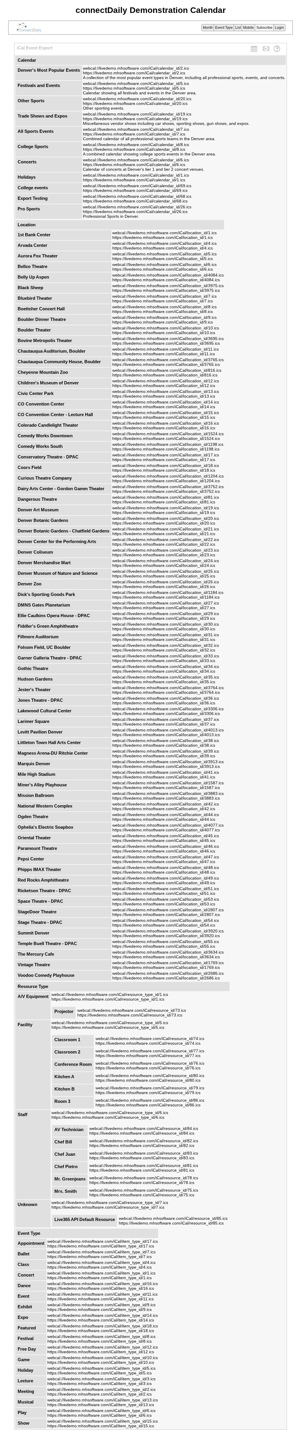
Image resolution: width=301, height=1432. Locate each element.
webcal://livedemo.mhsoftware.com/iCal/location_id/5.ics (164, 254)
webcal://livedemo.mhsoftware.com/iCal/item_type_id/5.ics (101, 1368)
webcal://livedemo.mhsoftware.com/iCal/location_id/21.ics (165, 529)
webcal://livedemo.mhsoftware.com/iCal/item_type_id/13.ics (102, 1400)
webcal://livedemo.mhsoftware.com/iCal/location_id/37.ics (165, 719)
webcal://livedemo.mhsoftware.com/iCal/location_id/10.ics (165, 328)
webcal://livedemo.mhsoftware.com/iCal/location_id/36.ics (165, 698)
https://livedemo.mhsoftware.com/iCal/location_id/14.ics (163, 406)
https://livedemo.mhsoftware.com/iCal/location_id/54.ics (163, 925)
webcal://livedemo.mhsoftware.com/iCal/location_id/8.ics (164, 306)
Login (279, 28)
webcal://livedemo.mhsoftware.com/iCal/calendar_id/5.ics (136, 83)
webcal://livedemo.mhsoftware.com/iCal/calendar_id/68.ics (137, 196)
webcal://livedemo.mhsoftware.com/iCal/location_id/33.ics (165, 656)
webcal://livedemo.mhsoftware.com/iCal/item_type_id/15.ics (102, 1421)
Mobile (248, 28)
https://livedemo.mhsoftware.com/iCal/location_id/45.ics (163, 840)
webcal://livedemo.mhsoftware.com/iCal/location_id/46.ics (165, 846)
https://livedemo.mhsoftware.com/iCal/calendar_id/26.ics (135, 211)
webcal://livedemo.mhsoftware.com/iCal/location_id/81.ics (165, 497)
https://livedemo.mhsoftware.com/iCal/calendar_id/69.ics (135, 190)
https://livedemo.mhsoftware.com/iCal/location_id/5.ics (162, 258)
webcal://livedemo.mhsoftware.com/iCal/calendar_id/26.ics (137, 207)
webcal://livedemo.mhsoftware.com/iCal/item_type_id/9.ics (101, 1304)
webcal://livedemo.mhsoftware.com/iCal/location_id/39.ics (165, 751)
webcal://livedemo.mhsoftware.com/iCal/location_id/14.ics (165, 402)
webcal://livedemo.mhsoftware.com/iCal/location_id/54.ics (165, 920)
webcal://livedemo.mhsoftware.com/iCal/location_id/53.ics (165, 899)
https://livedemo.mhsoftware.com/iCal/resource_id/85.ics (171, 1223)
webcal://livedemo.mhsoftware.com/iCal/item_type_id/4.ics (101, 1262)
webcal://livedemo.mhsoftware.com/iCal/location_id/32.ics (165, 645)
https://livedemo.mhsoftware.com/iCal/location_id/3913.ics (166, 766)
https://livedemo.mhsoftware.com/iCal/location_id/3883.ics (166, 798)
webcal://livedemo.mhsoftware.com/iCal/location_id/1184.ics (167, 592)
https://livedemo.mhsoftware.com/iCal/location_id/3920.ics (166, 935)
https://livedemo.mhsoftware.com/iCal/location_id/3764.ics (166, 692)
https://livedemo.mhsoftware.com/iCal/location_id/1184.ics (166, 597)
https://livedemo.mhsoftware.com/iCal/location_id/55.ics (163, 946)
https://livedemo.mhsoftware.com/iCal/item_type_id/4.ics (99, 1267)
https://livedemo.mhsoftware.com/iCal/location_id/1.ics (162, 237)
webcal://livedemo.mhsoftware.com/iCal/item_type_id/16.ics (102, 1283)
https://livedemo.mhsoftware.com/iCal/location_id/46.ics (163, 851)
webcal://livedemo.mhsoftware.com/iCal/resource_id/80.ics (150, 1075)
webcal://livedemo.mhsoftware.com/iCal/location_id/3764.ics (168, 687)
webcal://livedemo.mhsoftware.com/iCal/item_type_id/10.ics (102, 1357)
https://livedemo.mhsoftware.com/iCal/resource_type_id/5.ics (107, 1027)
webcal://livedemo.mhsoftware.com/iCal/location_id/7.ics (164, 296)
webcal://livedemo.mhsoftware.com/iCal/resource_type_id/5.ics (109, 1022)
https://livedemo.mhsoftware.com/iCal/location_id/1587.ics (166, 787)
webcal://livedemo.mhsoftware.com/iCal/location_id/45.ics (165, 835)
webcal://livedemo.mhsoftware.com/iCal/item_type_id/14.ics (102, 1315)
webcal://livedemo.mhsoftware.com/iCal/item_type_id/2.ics (101, 1389)
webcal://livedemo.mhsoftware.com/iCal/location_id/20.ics (165, 518)
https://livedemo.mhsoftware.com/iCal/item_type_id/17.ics (100, 1246)
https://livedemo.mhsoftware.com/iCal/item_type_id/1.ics (99, 1277)
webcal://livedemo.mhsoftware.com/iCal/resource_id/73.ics (131, 1010)
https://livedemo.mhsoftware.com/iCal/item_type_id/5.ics (99, 1373)
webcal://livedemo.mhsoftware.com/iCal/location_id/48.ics (165, 867)
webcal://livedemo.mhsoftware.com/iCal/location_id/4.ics (164, 243)
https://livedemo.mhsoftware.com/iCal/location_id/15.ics (163, 417)
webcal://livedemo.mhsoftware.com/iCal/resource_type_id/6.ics (109, 1112)
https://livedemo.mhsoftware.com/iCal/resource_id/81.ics (141, 1170)
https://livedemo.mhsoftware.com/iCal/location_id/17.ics (163, 459)
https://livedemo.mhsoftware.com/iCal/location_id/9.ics (162, 322)
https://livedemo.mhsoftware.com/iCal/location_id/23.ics (163, 554)
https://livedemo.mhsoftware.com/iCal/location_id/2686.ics (166, 978)
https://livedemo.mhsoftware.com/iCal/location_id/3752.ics (166, 491)
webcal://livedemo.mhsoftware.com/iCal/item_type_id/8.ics (101, 1336)
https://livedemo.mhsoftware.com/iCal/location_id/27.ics (163, 607)
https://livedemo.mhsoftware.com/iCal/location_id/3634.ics (166, 956)
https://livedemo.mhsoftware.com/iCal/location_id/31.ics (163, 639)
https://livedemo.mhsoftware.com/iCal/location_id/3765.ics (166, 364)
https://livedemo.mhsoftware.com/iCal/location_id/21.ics (163, 533)
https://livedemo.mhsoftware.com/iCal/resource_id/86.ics (148, 1105)
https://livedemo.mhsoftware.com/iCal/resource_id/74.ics (148, 1043)
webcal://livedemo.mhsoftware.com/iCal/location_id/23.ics (165, 550)
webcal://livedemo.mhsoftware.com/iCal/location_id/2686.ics (168, 973)
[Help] (277, 49)
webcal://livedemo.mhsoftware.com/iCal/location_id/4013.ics (168, 730)
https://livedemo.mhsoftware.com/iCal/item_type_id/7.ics (99, 1256)
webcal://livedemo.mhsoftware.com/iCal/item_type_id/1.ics (101, 1273)
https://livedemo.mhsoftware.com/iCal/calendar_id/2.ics (134, 73)
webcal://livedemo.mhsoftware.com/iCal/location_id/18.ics (165, 465)
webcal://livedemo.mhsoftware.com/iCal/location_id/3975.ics (168, 285)
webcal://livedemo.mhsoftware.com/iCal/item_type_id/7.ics (101, 1252)
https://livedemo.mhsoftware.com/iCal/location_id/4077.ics (166, 830)
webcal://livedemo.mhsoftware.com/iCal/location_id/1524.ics (168, 433)
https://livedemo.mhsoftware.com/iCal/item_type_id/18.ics (100, 1330)
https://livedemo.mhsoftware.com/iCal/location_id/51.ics (163, 893)
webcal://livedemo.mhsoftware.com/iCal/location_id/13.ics (165, 391)
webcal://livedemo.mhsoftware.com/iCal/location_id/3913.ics (168, 761)
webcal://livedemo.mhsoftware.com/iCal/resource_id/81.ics (143, 1165)
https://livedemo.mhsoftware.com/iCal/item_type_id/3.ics (99, 1383)
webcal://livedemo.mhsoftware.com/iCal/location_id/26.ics (165, 582)
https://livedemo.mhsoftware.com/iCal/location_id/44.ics (163, 819)
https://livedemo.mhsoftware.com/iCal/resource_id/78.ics (141, 1182)
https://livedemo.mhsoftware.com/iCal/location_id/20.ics (163, 523)
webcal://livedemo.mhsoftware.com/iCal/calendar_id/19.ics (137, 114)
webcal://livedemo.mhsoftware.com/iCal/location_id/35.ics (165, 677)
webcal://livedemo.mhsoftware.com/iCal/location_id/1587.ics (168, 783)
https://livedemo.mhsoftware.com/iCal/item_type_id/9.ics (99, 1309)
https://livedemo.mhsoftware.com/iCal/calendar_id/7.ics (134, 134)
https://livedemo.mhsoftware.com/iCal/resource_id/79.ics (148, 1092)
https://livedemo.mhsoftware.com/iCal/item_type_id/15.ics (100, 1425)
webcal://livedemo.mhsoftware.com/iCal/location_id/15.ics (165, 412)
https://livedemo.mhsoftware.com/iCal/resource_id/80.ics (148, 1080)
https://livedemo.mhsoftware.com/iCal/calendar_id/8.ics (134, 149)
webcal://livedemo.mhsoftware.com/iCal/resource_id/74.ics (150, 1038)
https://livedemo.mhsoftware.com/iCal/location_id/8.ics (162, 311)
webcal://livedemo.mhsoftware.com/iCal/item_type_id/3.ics (101, 1378)
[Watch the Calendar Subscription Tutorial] (266, 49)
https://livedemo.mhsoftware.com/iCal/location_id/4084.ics (166, 279)
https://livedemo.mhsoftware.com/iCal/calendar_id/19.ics (135, 118)
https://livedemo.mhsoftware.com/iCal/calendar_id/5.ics (134, 88)
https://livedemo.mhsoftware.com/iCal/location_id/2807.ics (166, 914)
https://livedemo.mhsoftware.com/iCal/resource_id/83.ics (141, 1157)
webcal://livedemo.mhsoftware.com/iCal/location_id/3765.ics (168, 359)
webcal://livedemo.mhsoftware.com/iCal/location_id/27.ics (165, 603)
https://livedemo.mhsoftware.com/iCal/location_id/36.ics (163, 703)
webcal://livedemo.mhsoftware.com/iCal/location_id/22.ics (165, 539)
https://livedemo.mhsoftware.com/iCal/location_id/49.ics (163, 882)
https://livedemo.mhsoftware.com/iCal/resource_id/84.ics (141, 1133)
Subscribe (264, 28)
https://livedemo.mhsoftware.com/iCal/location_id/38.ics (163, 745)
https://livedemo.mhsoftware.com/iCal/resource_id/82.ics (141, 1145)
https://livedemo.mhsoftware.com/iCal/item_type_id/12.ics (100, 1351)
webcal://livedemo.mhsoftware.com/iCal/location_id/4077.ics (168, 825)
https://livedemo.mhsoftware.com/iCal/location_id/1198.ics (166, 449)
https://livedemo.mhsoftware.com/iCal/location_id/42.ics (163, 808)
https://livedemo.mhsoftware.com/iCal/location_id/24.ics (163, 565)
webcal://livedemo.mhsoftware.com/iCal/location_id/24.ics (165, 560)
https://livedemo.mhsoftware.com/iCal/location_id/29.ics (163, 618)
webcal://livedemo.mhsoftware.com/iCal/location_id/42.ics (165, 804)
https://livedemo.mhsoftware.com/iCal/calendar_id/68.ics (135, 201)
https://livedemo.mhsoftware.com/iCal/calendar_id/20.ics (135, 103)
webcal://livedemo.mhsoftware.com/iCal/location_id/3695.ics (168, 338)
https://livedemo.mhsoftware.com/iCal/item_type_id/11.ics (100, 1299)
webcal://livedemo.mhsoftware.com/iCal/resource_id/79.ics (150, 1088)
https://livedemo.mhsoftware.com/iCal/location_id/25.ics (163, 576)
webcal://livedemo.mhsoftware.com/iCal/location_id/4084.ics (168, 275)
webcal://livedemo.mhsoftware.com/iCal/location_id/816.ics (166, 370)
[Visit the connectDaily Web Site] (30, 31)
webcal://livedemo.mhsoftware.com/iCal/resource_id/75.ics (143, 1190)
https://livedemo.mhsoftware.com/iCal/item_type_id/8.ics (99, 1341)
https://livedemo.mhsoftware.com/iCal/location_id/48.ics (163, 872)
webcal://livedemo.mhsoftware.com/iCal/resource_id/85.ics (173, 1218)
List (238, 28)
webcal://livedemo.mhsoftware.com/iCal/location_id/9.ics (164, 317)
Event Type (224, 28)
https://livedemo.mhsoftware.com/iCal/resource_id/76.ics (148, 1068)
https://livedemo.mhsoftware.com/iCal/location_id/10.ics (163, 332)
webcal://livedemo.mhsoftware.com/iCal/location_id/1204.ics (168, 476)
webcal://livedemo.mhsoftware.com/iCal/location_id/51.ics (165, 888)
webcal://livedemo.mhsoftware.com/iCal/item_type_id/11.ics (102, 1294)
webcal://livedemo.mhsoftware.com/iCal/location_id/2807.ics (168, 909)
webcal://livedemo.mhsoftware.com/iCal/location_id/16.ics (165, 423)
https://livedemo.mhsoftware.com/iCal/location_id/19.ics (163, 512)
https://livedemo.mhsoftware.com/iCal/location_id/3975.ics (166, 290)
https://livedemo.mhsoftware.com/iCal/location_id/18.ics (163, 470)
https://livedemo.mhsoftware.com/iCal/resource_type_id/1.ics (107, 999)
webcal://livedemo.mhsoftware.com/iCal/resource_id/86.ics (150, 1100)
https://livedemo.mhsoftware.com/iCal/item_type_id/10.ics (100, 1362)
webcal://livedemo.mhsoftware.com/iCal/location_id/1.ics (164, 232)
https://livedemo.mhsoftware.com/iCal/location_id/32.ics (163, 650)
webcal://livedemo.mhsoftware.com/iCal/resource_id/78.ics (143, 1177)
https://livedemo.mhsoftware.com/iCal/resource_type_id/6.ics (107, 1117)
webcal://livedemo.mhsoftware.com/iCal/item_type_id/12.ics (102, 1347)
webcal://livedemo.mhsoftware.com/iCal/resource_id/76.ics (150, 1063)
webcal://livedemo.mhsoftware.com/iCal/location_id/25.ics (165, 571)
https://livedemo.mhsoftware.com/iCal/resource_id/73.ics (129, 1015)
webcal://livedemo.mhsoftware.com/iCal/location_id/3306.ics (168, 708)
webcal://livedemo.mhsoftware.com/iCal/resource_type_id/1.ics (109, 994)
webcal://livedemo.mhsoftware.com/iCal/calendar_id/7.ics (136, 129)
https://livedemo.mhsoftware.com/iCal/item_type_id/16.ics (100, 1288)
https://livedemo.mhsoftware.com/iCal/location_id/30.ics (163, 629)
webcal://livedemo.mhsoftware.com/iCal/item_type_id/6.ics (101, 1410)
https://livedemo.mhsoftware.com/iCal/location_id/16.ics (163, 428)
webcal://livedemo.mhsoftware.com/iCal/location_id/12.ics (165, 380)
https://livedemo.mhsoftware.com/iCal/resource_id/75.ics (141, 1195)
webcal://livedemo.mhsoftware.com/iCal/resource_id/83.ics (143, 1153)
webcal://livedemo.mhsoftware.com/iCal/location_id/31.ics (165, 634)
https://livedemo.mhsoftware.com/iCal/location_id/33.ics (163, 660)
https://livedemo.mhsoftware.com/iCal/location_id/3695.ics (166, 343)
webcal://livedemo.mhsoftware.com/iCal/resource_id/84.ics (143, 1128)
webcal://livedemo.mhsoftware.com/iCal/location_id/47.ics (165, 857)
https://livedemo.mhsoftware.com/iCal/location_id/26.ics (163, 586)
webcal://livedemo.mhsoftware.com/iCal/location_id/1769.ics (168, 962)
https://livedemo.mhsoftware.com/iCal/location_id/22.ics (163, 544)
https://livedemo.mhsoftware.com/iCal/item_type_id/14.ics (100, 1320)
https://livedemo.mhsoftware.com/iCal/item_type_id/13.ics (100, 1404)
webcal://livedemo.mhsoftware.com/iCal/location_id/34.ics (165, 666)
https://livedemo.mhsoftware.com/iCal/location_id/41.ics (163, 777)
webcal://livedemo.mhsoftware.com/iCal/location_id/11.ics (165, 349)
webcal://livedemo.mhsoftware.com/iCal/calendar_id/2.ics (136, 68)
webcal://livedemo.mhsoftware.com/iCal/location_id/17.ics (165, 455)
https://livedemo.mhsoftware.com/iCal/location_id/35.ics (163, 681)
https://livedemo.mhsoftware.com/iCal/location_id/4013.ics (166, 734)
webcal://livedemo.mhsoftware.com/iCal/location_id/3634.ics (168, 952)
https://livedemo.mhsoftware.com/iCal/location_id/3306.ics (166, 713)
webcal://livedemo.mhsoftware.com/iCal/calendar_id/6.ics (136, 160)
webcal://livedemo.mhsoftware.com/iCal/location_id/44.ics (165, 814)
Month (208, 28)
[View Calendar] (254, 49)
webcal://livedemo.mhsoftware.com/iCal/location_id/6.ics (164, 264)
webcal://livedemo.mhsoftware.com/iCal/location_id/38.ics (165, 740)
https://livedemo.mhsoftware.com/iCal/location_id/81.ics (163, 502)
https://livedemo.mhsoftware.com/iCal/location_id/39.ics (163, 755)
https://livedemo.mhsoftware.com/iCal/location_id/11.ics (163, 353)
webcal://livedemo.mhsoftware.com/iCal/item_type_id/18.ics (102, 1326)
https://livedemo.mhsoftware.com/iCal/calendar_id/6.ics (134, 164)
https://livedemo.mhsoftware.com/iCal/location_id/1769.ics (166, 967)
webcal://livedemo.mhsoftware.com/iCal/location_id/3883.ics (168, 793)
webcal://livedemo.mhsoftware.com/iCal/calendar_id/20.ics (137, 98)
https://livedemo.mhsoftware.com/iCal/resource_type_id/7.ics (107, 1207)
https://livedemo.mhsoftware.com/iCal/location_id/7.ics (162, 301)
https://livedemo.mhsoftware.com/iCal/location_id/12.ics (163, 385)
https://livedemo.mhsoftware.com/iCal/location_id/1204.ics (166, 480)
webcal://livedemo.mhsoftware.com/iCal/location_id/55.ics (165, 941)
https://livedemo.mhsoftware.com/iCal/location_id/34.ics (163, 671)
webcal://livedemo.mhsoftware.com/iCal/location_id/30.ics (165, 624)
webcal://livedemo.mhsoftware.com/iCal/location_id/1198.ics (167, 444)
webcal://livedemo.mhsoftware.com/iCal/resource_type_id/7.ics (109, 1202)
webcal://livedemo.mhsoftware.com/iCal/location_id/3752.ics (168, 486)
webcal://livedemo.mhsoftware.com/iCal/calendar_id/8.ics (136, 144)
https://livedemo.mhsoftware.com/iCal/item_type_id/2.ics (99, 1394)
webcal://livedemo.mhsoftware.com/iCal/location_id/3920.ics (168, 931)
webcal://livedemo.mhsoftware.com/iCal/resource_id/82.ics (143, 1140)
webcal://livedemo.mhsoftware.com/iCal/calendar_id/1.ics (136, 175)
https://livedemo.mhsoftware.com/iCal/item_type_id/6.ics (99, 1415)
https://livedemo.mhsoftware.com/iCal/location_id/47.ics (163, 861)
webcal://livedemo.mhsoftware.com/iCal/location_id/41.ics (165, 772)
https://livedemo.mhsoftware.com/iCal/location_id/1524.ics (166, 438)
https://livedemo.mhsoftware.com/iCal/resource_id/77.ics (148, 1055)
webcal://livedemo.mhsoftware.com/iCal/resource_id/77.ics (150, 1051)
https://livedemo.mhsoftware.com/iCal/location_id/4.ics (162, 248)
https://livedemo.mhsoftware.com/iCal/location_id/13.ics (163, 396)
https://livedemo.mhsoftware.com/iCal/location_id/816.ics (165, 375)
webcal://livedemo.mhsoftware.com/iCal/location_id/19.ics (165, 507)
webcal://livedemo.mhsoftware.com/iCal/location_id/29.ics (165, 613)
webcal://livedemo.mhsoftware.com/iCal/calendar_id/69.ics (137, 185)
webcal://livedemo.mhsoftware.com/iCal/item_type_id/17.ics (102, 1241)
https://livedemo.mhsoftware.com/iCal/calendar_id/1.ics (134, 179)
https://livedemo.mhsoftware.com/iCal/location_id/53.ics (163, 904)
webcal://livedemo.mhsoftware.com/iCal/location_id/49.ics (165, 878)
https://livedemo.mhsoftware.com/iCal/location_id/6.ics (162, 269)
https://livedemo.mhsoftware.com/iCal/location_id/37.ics (163, 724)
